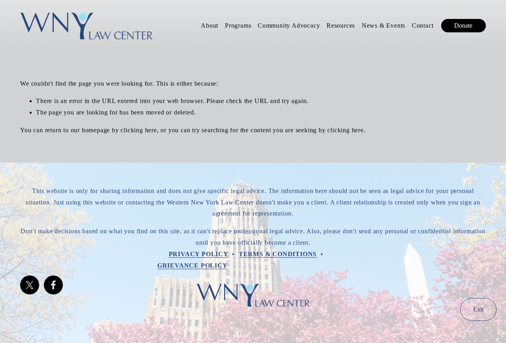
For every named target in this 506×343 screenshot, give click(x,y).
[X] (29, 285)
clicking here (139, 130)
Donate (463, 25)
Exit (478, 309)
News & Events (383, 25)
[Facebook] (53, 285)
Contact (423, 25)
